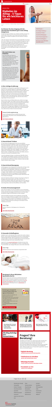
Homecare (16, 394)
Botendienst (27, 389)
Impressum (38, 392)
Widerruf (38, 394)
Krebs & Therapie (17, 387)
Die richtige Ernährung (41, 30)
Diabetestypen (39, 28)
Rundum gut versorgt (18, 383)
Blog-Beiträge (28, 387)
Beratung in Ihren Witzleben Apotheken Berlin (42, 41)
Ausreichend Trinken (40, 32)
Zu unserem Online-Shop (8, 1)
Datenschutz (38, 390)
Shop (26, 383)
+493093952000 (21, 282)
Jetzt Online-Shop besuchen (9, 307)
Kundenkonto (28, 392)
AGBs (37, 389)
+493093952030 (6, 284)
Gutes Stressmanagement (41, 36)
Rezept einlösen (28, 385)
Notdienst (38, 385)
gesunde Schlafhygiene (13, 242)
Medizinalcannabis (18, 392)
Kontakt (38, 383)
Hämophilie (16, 385)
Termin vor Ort (28, 390)
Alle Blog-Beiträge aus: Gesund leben (10, 334)
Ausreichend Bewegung (41, 34)
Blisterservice (28, 394)
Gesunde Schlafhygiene (41, 38)
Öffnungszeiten (39, 387)
